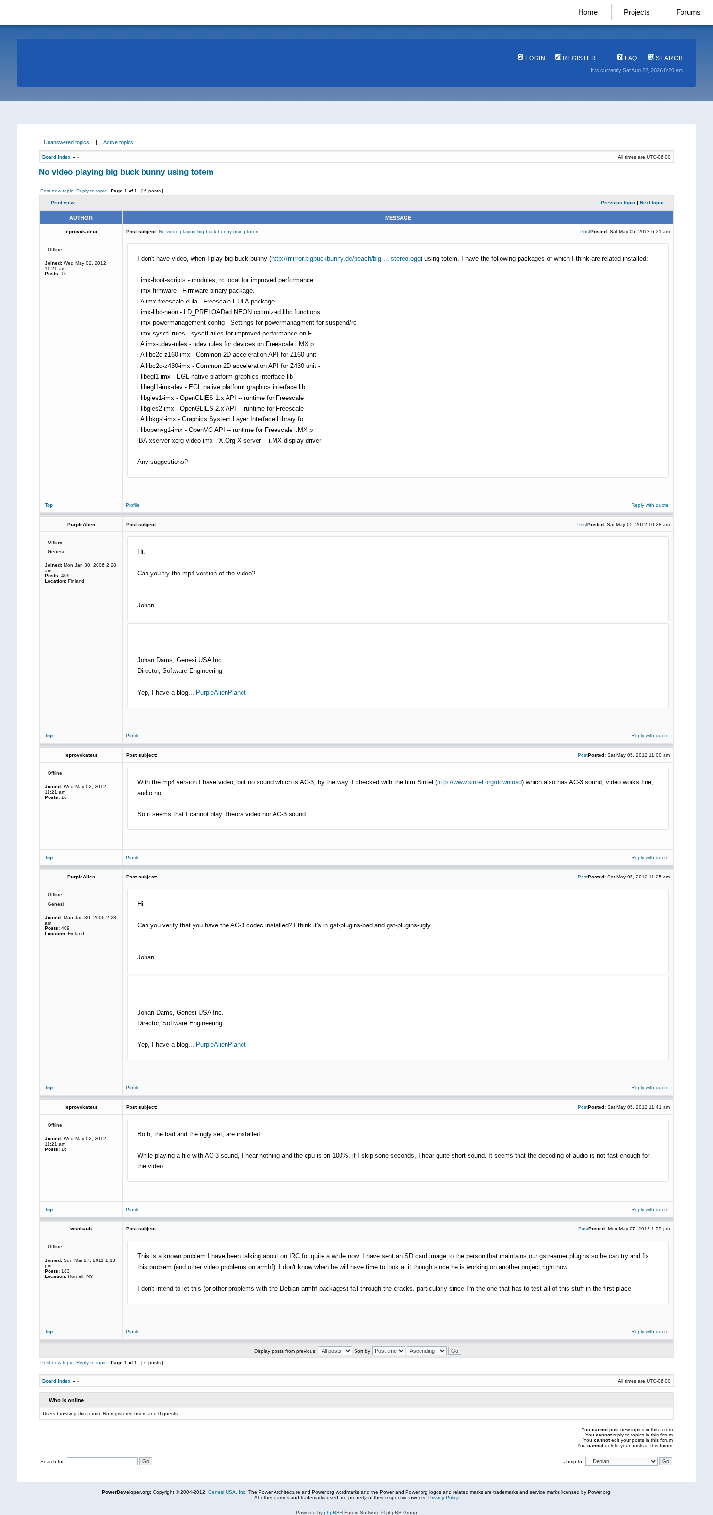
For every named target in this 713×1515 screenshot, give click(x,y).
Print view (63, 202)
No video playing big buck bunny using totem (126, 171)
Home (588, 12)
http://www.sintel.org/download (479, 782)
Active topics (118, 142)
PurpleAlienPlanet (221, 692)
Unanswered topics (66, 142)
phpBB (332, 1512)
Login (534, 58)
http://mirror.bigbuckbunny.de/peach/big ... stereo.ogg (346, 258)
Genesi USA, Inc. (227, 1492)
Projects (637, 12)
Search (668, 58)
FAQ (630, 58)
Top (49, 505)
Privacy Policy (443, 1497)
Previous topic (618, 202)
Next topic (652, 202)
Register (578, 58)
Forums (688, 12)
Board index (56, 156)
